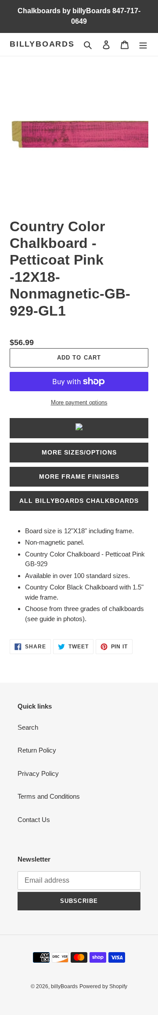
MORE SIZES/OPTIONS (79, 452)
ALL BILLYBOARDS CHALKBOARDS (79, 500)
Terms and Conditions (49, 796)
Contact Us (34, 819)
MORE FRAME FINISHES (79, 476)
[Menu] (143, 44)
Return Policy (37, 750)
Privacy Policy (38, 773)
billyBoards (42, 44)
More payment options (79, 402)
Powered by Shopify (103, 986)
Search (28, 727)
